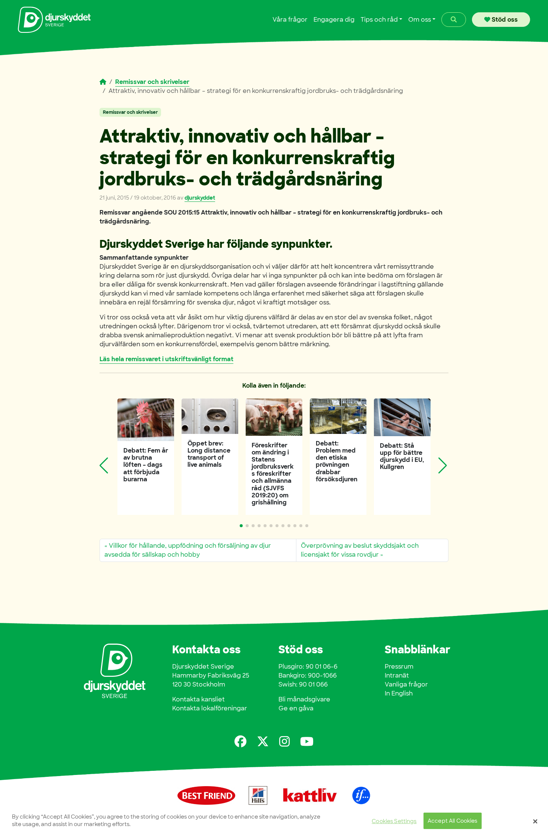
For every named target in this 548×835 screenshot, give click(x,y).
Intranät (397, 675)
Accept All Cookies (453, 821)
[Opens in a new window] (240, 741)
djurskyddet (200, 197)
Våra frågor (290, 20)
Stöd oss (504, 20)
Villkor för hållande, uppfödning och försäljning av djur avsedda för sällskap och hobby (187, 550)
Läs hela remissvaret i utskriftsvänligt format (166, 359)
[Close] (535, 821)
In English (399, 693)
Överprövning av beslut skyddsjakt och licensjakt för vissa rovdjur (360, 550)
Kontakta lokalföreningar (209, 708)
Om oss (419, 20)
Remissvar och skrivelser (152, 82)
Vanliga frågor (406, 684)
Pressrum (399, 666)
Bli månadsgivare (304, 699)
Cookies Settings (394, 821)
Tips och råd (379, 20)
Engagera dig (334, 20)
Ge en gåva (296, 708)
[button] (241, 525)
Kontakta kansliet (198, 699)
